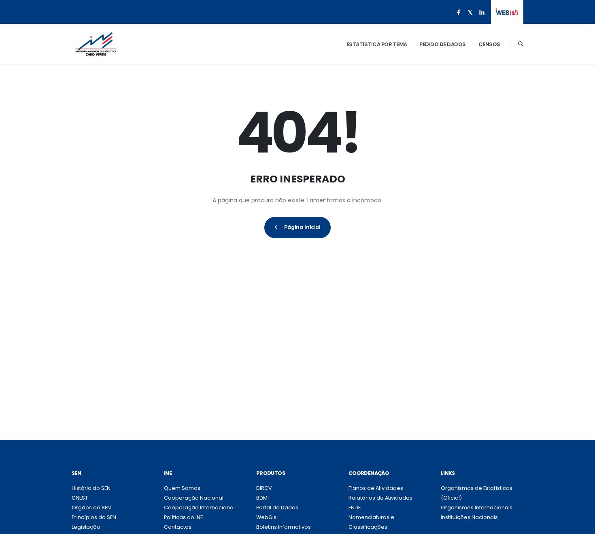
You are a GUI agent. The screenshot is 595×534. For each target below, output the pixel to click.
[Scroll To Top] (581, 525)
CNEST (80, 497)
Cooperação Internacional (199, 507)
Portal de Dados (277, 507)
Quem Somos (182, 488)
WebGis (266, 517)
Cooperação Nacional (193, 497)
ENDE (354, 507)
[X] (470, 12)
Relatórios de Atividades (380, 497)
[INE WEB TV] (507, 12)
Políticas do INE (183, 517)
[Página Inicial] (96, 44)
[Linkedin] (481, 12)
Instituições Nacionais (469, 517)
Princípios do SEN (94, 517)
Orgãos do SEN (91, 507)
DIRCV (264, 488)
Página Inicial (302, 227)
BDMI (262, 497)
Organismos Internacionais (476, 507)
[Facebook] (458, 12)
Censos (489, 44)
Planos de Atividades (375, 488)
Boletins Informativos (283, 526)
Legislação (86, 526)
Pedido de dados (442, 44)
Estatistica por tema (376, 44)
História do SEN (91, 488)
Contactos (177, 526)
